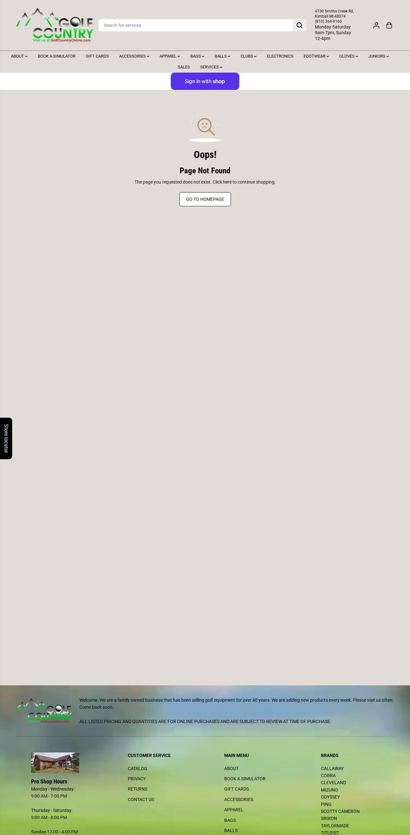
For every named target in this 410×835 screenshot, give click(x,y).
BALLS (221, 56)
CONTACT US (141, 799)
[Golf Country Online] (55, 25)
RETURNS (137, 789)
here (227, 182)
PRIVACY (137, 778)
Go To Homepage (205, 199)
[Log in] (376, 25)
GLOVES (347, 56)
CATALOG (137, 768)
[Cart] (389, 25)
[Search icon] (299, 25)
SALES (184, 67)
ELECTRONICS (280, 56)
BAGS (196, 56)
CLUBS (247, 56)
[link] (60, 762)
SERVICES (210, 67)
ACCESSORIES (133, 56)
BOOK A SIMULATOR (57, 56)
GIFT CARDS (97, 56)
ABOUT (18, 56)
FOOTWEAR (315, 56)
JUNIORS (377, 56)
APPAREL (168, 56)
